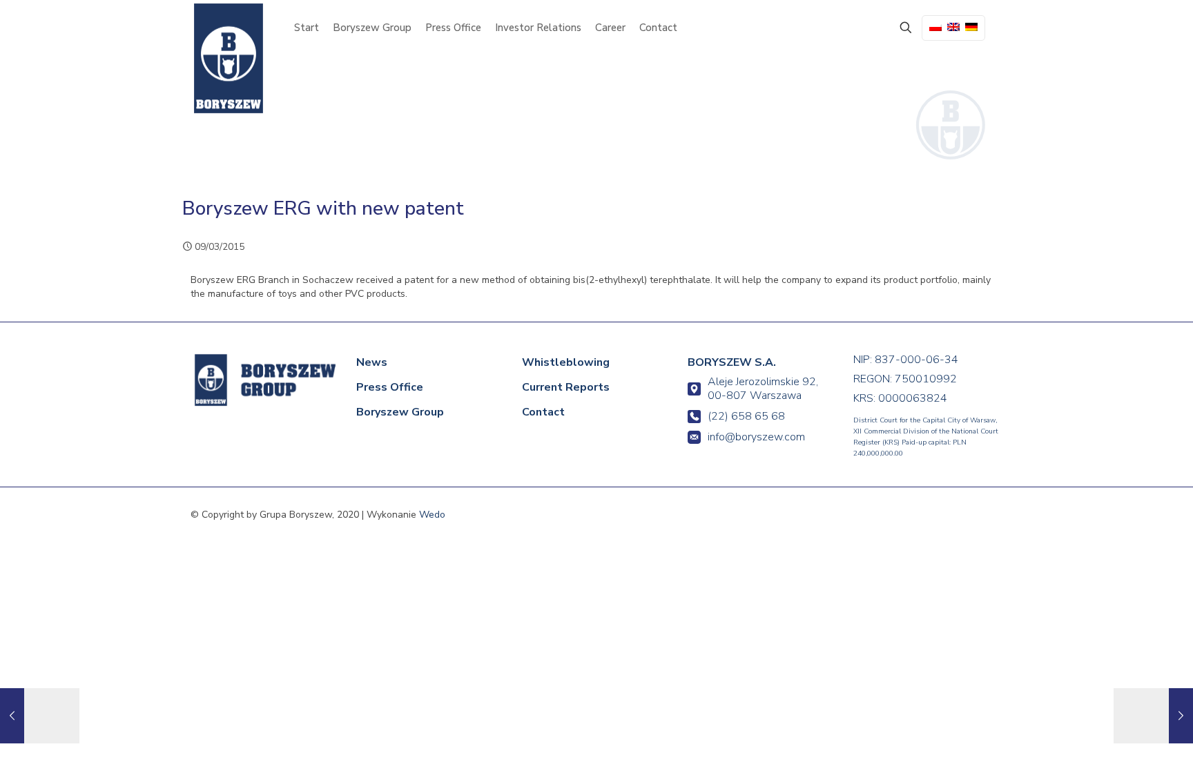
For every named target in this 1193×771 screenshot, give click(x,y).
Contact (543, 412)
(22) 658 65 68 (746, 416)
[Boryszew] (228, 58)
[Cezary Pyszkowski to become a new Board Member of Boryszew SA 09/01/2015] (39, 715)
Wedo (432, 514)
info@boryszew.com (756, 437)
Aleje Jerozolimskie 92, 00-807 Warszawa (763, 388)
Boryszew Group (400, 412)
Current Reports (566, 387)
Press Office (389, 387)
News (371, 362)
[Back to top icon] (1125, 741)
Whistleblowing (566, 362)
